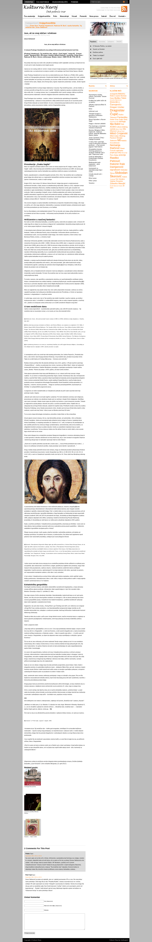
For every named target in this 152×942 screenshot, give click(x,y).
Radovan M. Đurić (60, 26)
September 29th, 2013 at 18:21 (33, 855)
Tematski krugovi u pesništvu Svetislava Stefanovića (95, 115)
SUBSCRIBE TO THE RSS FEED (111, 8)
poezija (122, 155)
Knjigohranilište (60, 2)
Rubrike (92, 86)
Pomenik (74, 2)
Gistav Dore (34, 26)
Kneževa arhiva (98, 52)
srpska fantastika (73, 26)
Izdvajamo (111, 41)
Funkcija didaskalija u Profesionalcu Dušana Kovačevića (96, 158)
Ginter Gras (114, 119)
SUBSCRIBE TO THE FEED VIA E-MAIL (109, 10)
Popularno (93, 41)
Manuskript (64, 16)
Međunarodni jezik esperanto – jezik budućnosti (94, 164)
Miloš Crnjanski (119, 133)
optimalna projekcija (116, 152)
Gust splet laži (97, 58)
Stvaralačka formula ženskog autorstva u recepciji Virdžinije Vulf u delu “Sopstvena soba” (97, 151)
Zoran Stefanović (41, 27)
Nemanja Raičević (115, 146)
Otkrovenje (124, 152)
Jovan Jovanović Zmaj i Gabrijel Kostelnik (96, 138)
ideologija (122, 121)
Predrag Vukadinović (46, 26)
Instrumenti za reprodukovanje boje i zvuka (95, 169)
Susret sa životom (99, 49)
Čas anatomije (42, 2)
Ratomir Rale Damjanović (117, 165)
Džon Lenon (92, 178)
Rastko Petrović (115, 159)
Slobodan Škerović (119, 174)
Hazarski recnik (114, 121)
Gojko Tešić (123, 119)
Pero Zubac (114, 155)
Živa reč (112, 16)
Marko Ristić (119, 129)
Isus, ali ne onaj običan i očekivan (40, 33)
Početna (29, 2)
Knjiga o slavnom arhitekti (97, 123)
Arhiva (112, 86)
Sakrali (104, 16)
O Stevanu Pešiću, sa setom (102, 46)
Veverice (91, 183)
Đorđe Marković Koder (116, 185)
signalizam (115, 169)
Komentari (102, 41)
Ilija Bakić (115, 124)
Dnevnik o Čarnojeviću (115, 103)
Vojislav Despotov (116, 181)
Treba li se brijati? (98, 55)
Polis (55, 16)
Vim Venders (120, 179)
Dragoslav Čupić (117, 112)
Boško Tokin (120, 98)
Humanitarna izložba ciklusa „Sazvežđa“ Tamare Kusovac (97, 96)
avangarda (114, 94)
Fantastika (122, 117)
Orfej (119, 153)
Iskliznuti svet (93, 111)
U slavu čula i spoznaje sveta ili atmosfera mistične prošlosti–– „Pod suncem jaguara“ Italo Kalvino (98, 144)
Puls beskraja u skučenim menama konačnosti (97, 127)
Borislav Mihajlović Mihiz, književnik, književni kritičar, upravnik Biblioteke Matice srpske (97, 132)
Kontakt (122, 16)
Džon (90, 109)
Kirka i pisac (93, 180)
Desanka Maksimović (116, 100)
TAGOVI (119, 41)
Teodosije (112, 179)
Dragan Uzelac (117, 107)
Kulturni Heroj (36, 940)
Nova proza (93, 16)
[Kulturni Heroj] (44, 9)
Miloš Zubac (114, 136)
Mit (119, 140)
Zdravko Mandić (117, 183)
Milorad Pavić (121, 131)
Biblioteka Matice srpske (117, 95)
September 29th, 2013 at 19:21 (33, 877)
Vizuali (74, 16)
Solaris (124, 177)
